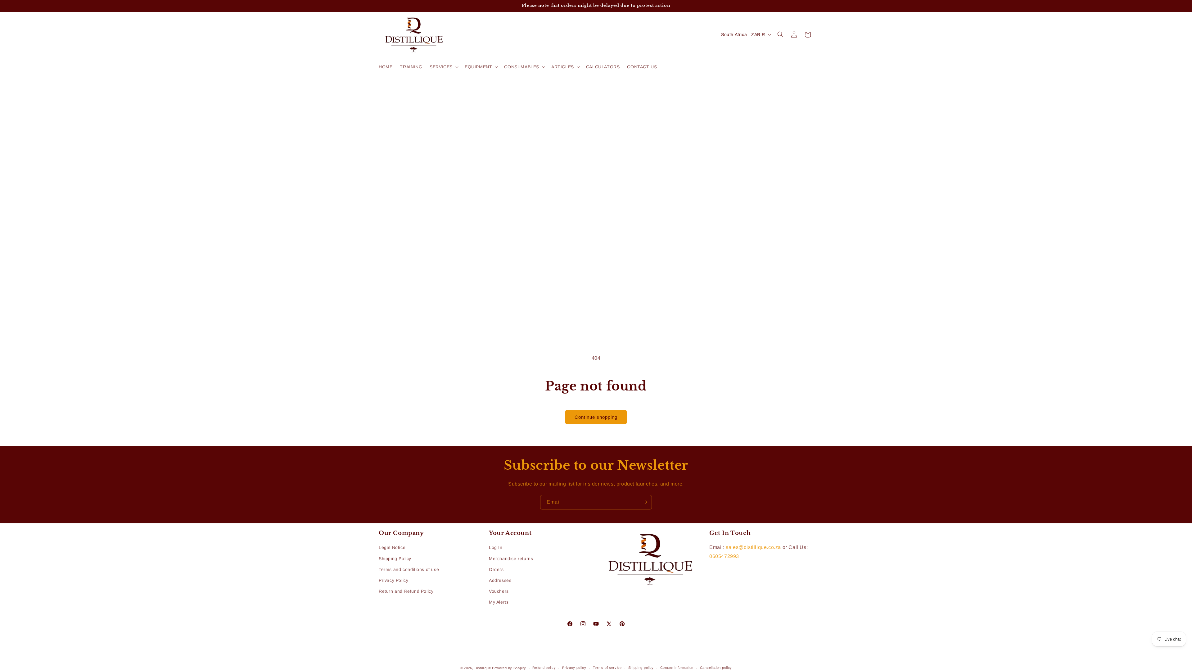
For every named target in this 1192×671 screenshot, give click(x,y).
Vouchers (499, 591)
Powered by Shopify (509, 668)
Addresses (500, 580)
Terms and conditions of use (409, 569)
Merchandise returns (511, 558)
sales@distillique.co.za (754, 547)
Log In (496, 547)
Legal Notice (392, 547)
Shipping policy (641, 667)
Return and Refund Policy (406, 591)
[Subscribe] (645, 502)
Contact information (676, 667)
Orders (496, 569)
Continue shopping (596, 417)
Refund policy (544, 667)
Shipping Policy (395, 558)
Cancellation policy (716, 667)
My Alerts (498, 602)
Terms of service (607, 667)
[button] (443, 66)
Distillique (483, 668)
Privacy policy (574, 667)
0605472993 (724, 556)
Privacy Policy (393, 580)
